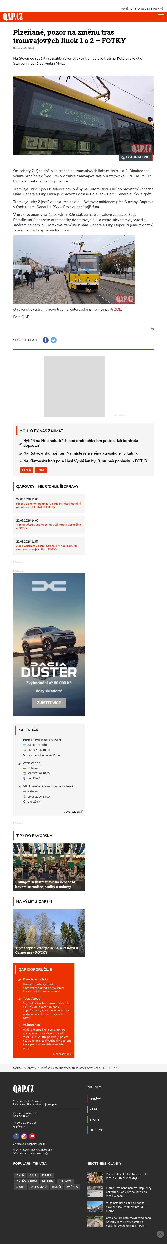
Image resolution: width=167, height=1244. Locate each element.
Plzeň (26, 470)
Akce (33, 1175)
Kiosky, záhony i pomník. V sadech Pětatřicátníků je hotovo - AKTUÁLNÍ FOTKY (48, 505)
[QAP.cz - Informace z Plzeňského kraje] (13, 17)
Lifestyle (97, 1130)
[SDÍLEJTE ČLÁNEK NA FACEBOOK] (46, 340)
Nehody (47, 1181)
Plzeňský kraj (26, 1181)
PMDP (41, 470)
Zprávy (31, 1068)
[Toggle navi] (161, 16)
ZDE (117, 309)
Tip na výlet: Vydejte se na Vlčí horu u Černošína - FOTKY (48, 526)
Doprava (65, 1181)
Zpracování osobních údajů (29, 1144)
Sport (94, 1119)
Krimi (94, 1109)
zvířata (72, 1187)
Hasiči (56, 1187)
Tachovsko (38, 1187)
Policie (47, 1175)
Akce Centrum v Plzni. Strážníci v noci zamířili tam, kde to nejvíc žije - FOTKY (46, 547)
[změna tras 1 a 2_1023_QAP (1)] (136, 157)
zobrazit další (73, 812)
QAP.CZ (18, 1068)
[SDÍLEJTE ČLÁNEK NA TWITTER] (54, 340)
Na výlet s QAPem (34, 901)
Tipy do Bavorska (34, 835)
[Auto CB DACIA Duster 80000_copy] (49, 715)
